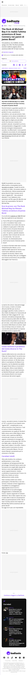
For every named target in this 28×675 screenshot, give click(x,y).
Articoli (11, 607)
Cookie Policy (14, 660)
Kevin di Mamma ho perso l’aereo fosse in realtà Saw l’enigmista (14, 134)
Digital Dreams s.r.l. (20, 663)
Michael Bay (21, 68)
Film (24, 68)
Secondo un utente (7, 187)
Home (5, 25)
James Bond (5, 68)
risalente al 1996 (15, 216)
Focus (10, 25)
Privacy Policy (8, 660)
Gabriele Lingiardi (8, 52)
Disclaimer (21, 660)
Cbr (7, 553)
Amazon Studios (13, 68)
